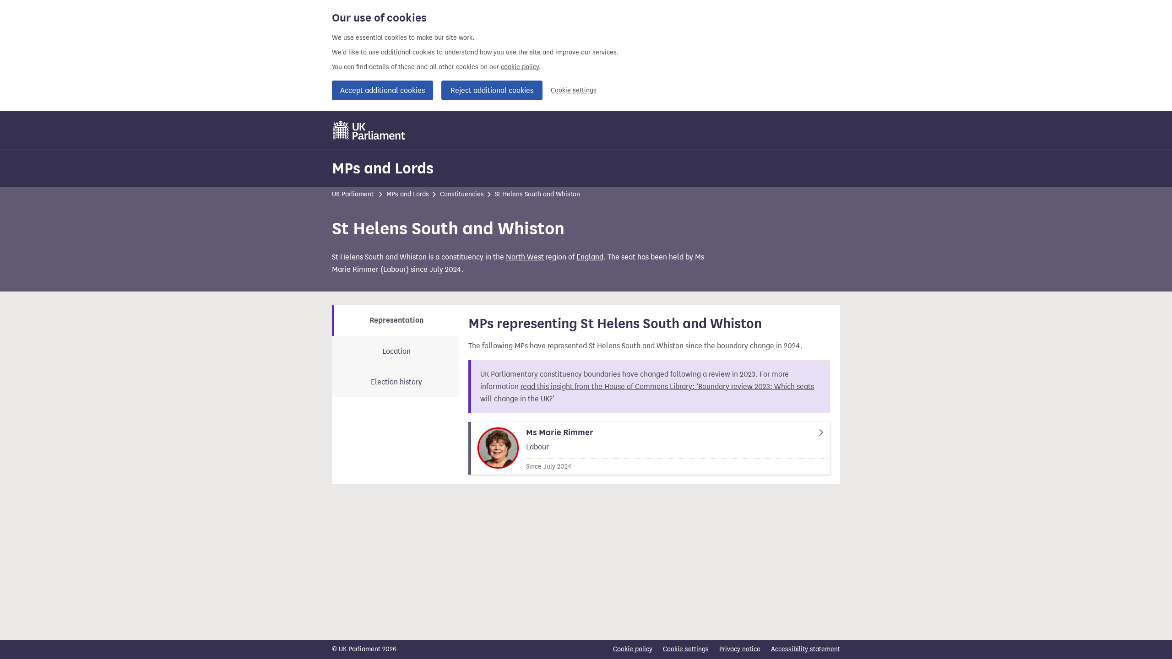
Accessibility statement (805, 649)
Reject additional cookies (491, 90)
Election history (396, 382)
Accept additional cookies (382, 90)
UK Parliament (353, 194)
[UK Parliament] (369, 130)
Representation (396, 320)
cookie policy (520, 67)
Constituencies (462, 194)
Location (396, 351)
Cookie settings (574, 90)
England (589, 257)
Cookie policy (632, 649)
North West (525, 257)
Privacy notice (739, 649)
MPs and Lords (383, 168)
